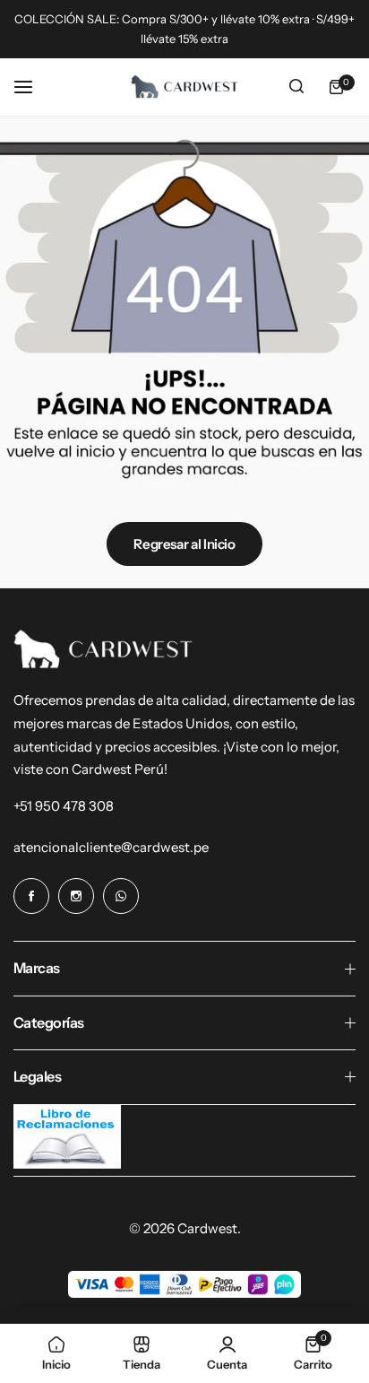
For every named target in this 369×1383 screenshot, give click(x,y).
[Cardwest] (184, 86)
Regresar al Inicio (184, 543)
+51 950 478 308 (63, 805)
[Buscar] (296, 87)
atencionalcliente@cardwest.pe (111, 847)
